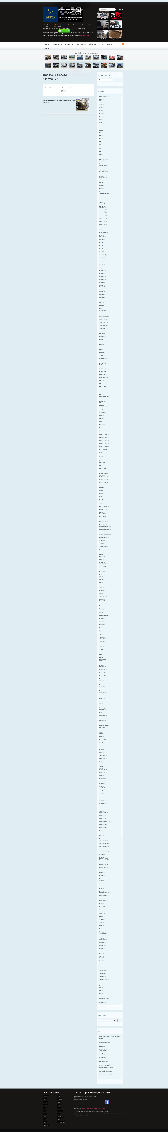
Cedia (101, 487)
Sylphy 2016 (103, 634)
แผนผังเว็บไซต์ (103, 1061)
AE (100, 768)
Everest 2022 (102, 675)
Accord (101, 207)
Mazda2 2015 (103, 446)
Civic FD (101, 291)
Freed (101, 305)
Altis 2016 (102, 800)
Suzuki (101, 732)
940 (100, 990)
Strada (101, 540)
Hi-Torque (102, 778)
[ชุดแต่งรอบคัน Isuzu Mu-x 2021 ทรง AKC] (96, 57)
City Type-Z (102, 261)
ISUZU (101, 363)
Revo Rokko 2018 (104, 892)
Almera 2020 (102, 566)
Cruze (101, 176)
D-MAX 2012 (102, 368)
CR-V (100, 302)
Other (101, 657)
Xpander (101, 549)
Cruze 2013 (102, 177)
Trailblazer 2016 (103, 193)
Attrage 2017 (102, 479)
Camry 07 (101, 815)
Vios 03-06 (102, 939)
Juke (100, 593)
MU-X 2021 (102, 390)
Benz (100, 99)
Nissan (101, 554)
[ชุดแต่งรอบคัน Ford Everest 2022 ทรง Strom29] (64, 57)
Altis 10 (101, 794)
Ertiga (101, 749)
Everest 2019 (102, 672)
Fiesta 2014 (102, 680)
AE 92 (100, 775)
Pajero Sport (103, 525)
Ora (100, 654)
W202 (101, 119)
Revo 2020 (102, 900)
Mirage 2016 (102, 513)
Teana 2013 (102, 638)
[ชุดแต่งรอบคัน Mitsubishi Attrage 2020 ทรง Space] (112, 65)
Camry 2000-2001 (103, 821)
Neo (100, 703)
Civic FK (101, 297)
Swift (100, 752)
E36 (100, 138)
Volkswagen (102, 708)
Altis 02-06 (102, 788)
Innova (101, 879)
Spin (100, 188)
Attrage (101, 475)
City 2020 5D (102, 255)
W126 (101, 110)
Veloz (100, 925)
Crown (101, 854)
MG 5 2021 (102, 462)
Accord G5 (102, 212)
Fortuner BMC (103, 867)
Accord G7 (102, 218)
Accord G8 (102, 221)
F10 (100, 151)
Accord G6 (102, 215)
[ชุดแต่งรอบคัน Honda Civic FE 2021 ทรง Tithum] (80, 65)
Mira (100, 660)
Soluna (101, 910)
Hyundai (101, 344)
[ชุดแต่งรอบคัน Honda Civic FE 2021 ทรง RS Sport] (72, 65)
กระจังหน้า (102, 720)
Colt (100, 496)
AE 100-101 (102, 769)
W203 (101, 123)
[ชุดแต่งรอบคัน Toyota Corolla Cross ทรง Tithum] (120, 57)
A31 (100, 576)
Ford (100, 665)
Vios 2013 (102, 945)
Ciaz (100, 746)
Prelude (101, 336)
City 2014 (101, 245)
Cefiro (101, 574)
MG (100, 461)
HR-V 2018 (102, 310)
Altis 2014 (102, 797)
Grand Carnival (103, 396)
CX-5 (100, 418)
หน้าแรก (46, 44)
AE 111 (101, 772)
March (101, 599)
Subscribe (123, 44)
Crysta (101, 880)
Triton (101, 543)
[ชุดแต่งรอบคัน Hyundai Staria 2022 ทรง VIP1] (88, 57)
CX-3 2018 (102, 412)
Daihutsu (102, 659)
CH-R (100, 835)
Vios (100, 938)
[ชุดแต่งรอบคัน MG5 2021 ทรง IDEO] (96, 65)
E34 (100, 135)
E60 (100, 145)
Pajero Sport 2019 (104, 529)
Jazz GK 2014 (103, 325)
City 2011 (101, 242)
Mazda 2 (101, 428)
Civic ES (101, 279)
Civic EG (101, 273)
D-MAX (101, 365)
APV (100, 733)
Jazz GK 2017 (103, 328)
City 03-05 (102, 236)
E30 (100, 132)
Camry (101, 811)
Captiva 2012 (102, 165)
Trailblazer (102, 192)
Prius (100, 888)
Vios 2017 (102, 948)
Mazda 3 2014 (103, 437)
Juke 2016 (102, 596)
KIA (100, 395)
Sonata (101, 355)
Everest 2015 (102, 669)
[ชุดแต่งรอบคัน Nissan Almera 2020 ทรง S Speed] (112, 57)
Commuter (102, 838)
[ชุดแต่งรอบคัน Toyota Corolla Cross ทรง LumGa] (120, 65)
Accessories (103, 96)
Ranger (101, 691)
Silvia (101, 621)
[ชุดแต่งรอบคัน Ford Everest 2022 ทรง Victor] (80, 57)
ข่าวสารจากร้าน (104, 999)
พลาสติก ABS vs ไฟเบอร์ (106, 1067)
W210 (101, 126)
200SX (101, 556)
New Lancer (102, 521)
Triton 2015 (102, 546)
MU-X (100, 383)
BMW (101, 131)
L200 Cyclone (103, 506)
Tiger (100, 922)
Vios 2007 (102, 942)
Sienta (101, 903)
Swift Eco (102, 758)
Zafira (101, 198)
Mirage (101, 512)
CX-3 (100, 409)
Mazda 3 (101, 431)
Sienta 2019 (102, 906)
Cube (100, 587)
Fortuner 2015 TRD (104, 860)
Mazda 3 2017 (103, 440)
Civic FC (101, 285)
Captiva (101, 164)
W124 (101, 107)
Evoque (101, 727)
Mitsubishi (102, 473)
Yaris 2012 (102, 964)
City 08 (101, 239)
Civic (100, 269)
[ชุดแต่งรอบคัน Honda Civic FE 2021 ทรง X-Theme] (88, 65)
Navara (101, 605)
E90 (100, 148)
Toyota (101, 766)
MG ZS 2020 (102, 468)
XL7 (100, 761)
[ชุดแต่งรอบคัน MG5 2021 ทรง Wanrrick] (104, 65)
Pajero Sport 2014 (104, 526)
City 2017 (101, 249)
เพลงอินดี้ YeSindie (101, 1108)
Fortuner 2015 (103, 858)
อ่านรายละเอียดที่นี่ (85, 35)
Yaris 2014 (102, 967)
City (100, 235)
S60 (100, 993)
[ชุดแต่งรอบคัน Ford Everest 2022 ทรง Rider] (56, 57)
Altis (100, 786)
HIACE (101, 875)
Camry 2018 (102, 827)
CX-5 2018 (102, 421)
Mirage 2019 (102, 517)
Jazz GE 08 (102, 319)
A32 (100, 579)
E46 (100, 141)
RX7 (100, 453)
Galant (101, 503)
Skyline (101, 624)
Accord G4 (102, 209)
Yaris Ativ (101, 976)
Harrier (101, 872)
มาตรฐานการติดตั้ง (104, 1065)
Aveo (100, 160)
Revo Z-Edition (103, 895)
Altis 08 (101, 791)
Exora (100, 700)
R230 (100, 101)
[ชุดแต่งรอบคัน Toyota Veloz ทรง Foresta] (48, 57)
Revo (100, 891)
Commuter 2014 (103, 846)
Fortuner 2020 (103, 864)
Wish (100, 953)
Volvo (101, 986)
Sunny (101, 627)
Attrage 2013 (102, 476)
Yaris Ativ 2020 (103, 979)
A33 (100, 582)
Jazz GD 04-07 (103, 316)
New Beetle (102, 715)
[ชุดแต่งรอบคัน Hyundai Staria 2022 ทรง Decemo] (104, 57)
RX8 (100, 456)
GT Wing (102, 203)
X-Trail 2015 (102, 649)
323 (100, 402)
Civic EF (101, 270)
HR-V (100, 308)
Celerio (101, 743)
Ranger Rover (103, 725)
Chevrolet (102, 159)
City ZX (101, 264)
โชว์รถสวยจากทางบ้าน (105, 1075)
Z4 (100, 154)
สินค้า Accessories (81, 44)
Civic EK (101, 276)
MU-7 (100, 380)
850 (100, 987)
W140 (101, 113)
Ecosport (101, 666)
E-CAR (101, 500)
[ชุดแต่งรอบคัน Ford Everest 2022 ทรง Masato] (72, 57)
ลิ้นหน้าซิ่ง (102, 1002)
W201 (101, 116)
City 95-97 (102, 258)
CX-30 (101, 415)
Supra (101, 919)
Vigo (100, 932)
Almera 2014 (102, 563)
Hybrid (101, 830)
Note (100, 609)
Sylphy (101, 631)
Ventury (101, 928)
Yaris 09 (101, 961)
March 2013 (102, 601)
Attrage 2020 (102, 482)
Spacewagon (103, 537)
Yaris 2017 (102, 970)
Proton (101, 698)
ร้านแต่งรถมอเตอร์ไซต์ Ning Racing (89, 1108)
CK (100, 493)
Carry (100, 736)
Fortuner (101, 857)
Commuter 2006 (103, 840)
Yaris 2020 (102, 973)
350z (100, 559)
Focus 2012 (102, 686)
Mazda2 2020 (103, 449)
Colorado (102, 170)
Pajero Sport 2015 (104, 534)
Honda (101, 206)
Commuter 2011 (103, 843)
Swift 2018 (102, 755)
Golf (100, 712)
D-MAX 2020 (102, 374)
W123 (101, 104)
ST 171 (101, 913)
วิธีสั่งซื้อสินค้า (92, 44)
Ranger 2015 (102, 692)
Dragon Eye (102, 377)
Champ (101, 490)
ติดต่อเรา (109, 44)
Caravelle (101, 709)
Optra (101, 182)
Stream (101, 339)
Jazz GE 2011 (102, 322)
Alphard (101, 783)
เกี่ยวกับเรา (101, 44)
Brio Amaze (102, 232)
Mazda (101, 401)
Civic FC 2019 (102, 286)
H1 (100, 349)
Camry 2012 (102, 824)
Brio (100, 229)
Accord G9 (102, 224)
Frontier (101, 590)
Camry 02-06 (102, 812)
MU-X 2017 (102, 387)
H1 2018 (101, 352)
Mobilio (101, 333)
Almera (101, 562)
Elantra (101, 346)
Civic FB (101, 282)
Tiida (100, 646)
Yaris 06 (101, 958)
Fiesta (101, 679)
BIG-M (101, 571)
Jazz (100, 315)
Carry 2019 (102, 739)
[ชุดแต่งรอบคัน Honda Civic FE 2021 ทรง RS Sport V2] (64, 65)
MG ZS (101, 465)
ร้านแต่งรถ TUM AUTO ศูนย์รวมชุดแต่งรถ (62, 44)
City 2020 (101, 252)
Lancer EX (102, 509)
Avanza (101, 808)
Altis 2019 (102, 803)
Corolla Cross (103, 851)
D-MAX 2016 (102, 371)
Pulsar (101, 618)
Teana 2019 (102, 641)
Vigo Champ (102, 933)
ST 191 (101, 916)
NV (100, 612)
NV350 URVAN (103, 615)
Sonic (101, 185)
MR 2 (100, 885)
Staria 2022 (102, 358)
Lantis (101, 424)
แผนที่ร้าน (46, 48)
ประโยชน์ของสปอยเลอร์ (105, 1071)
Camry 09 (101, 818)
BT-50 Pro (102, 406)
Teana (101, 637)
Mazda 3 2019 (103, 443)
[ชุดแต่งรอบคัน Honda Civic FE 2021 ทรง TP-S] (56, 65)
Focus (101, 685)
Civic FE (101, 294)
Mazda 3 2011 (103, 434)
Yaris (100, 956)
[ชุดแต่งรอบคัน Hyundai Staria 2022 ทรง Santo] (48, 65)
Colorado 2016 (103, 171)
